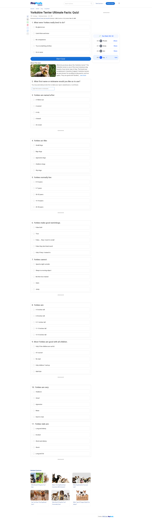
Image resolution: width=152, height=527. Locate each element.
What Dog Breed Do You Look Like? (80, 486)
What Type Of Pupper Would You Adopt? (81, 503)
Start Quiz (60, 59)
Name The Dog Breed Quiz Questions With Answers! (59, 486)
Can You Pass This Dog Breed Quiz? (38, 503)
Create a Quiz (110, 3)
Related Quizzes (35, 470)
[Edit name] (107, 57)
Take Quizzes (98, 3)
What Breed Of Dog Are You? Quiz (38, 486)
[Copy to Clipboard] (28, 30)
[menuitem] (99, 3)
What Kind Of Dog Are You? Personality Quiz (59, 503)
